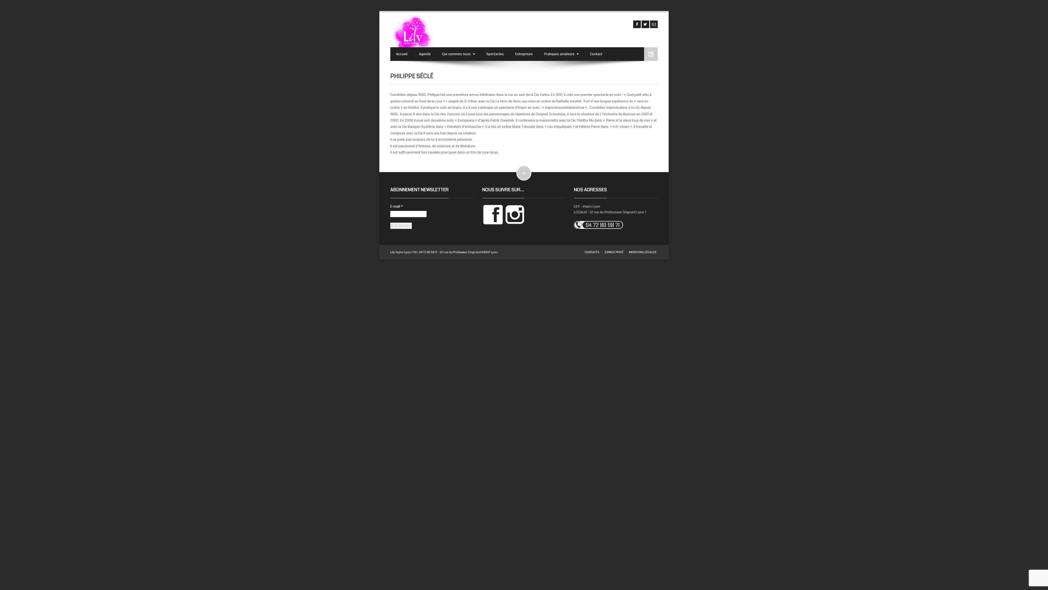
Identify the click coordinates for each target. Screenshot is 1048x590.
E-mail (396, 206)
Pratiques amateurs (559, 54)
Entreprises (524, 54)
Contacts (592, 252)
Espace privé (614, 252)
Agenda (425, 54)
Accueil (401, 54)
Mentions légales (642, 252)
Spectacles (495, 54)
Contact (596, 54)
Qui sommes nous (457, 54)
